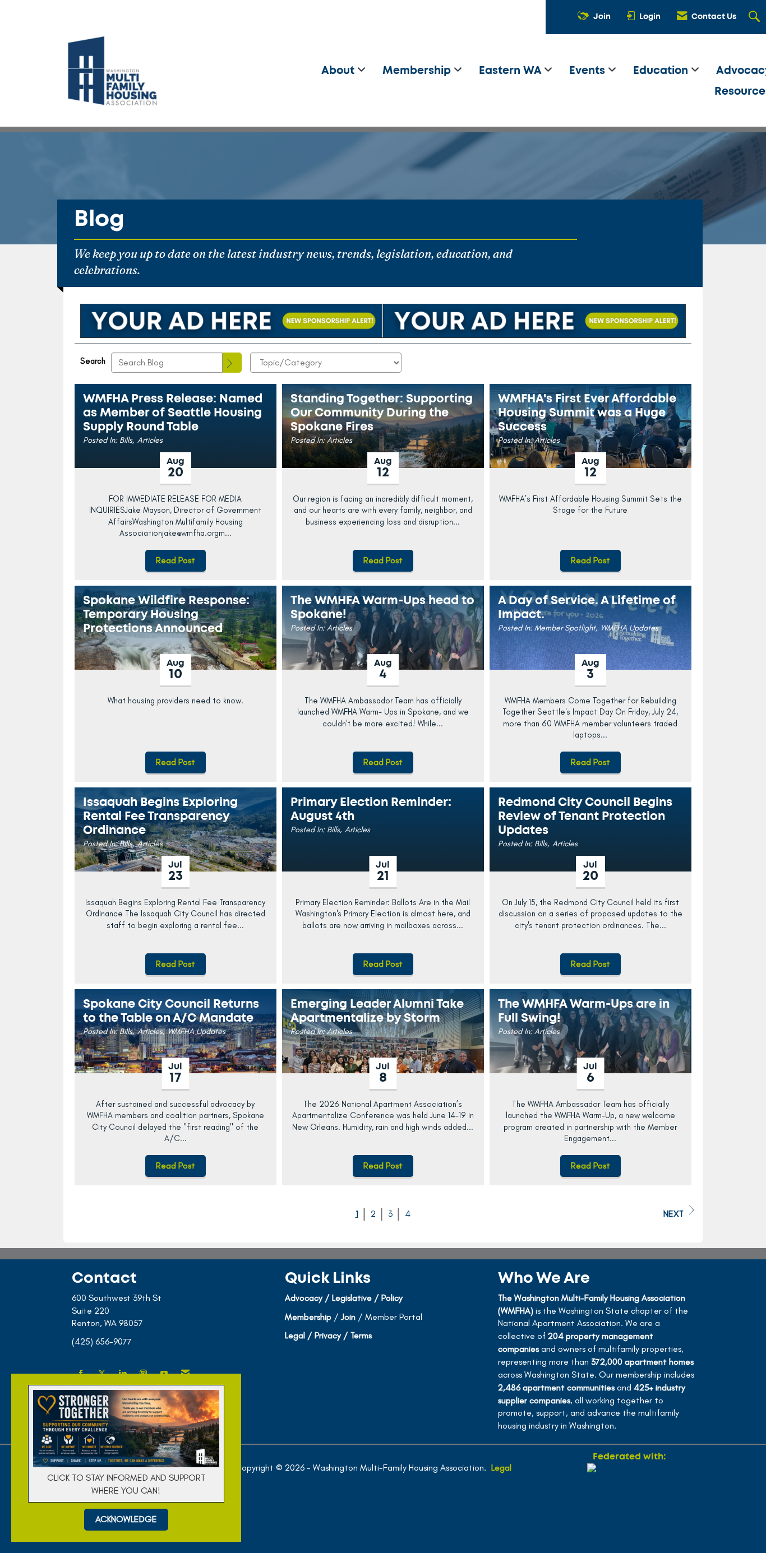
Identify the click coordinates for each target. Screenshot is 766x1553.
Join (348, 1316)
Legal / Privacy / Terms (328, 1335)
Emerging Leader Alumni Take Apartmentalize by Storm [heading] (377, 1011)
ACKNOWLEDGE (126, 1519)
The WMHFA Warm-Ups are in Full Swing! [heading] (584, 1011)
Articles (150, 440)
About (339, 71)
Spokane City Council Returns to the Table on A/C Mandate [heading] (171, 1011)
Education (662, 71)
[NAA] (629, 1503)
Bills (125, 440)
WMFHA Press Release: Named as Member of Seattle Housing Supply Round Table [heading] (172, 413)
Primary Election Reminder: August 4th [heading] (370, 809)
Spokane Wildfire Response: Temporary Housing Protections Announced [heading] (166, 614)
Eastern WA (511, 71)
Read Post (175, 560)
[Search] (232, 363)
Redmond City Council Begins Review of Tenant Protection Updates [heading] (585, 816)
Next (673, 1213)
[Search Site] (756, 17)
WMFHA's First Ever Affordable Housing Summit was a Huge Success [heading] (587, 413)
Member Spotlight (565, 628)
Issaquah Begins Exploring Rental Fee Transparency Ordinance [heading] (160, 816)
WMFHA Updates (629, 628)
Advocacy (303, 1297)
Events (588, 71)
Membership (418, 71)
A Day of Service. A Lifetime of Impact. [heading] (587, 607)
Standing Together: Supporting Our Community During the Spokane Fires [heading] (381, 413)
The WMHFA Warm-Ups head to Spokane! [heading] (382, 607)
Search (92, 361)
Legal (501, 1467)
